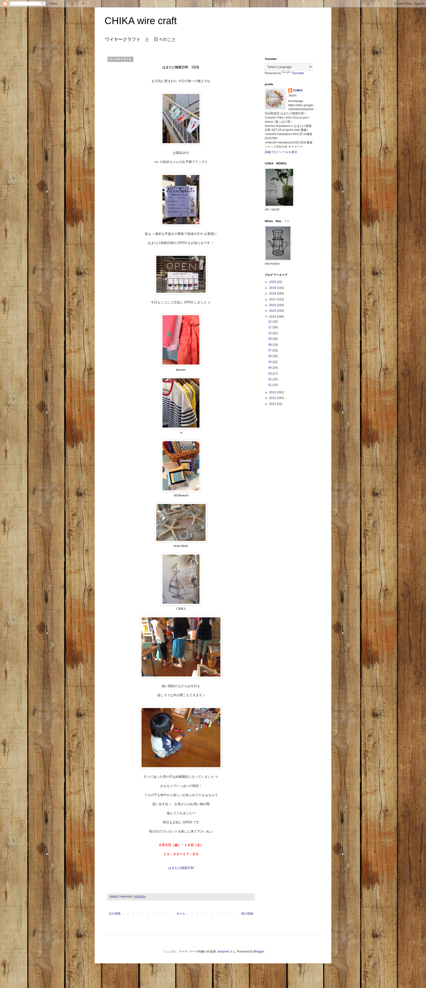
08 (270, 345)
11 (270, 327)
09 (270, 339)
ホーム (181, 913)
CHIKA (181, 608)
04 (270, 367)
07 (270, 350)
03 (270, 373)
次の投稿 (115, 913)
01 (270, 385)
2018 (273, 293)
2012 (273, 398)
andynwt (223, 951)
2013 (273, 392)
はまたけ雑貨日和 (181, 868)
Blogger (259, 951)
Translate (297, 73)
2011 (273, 404)
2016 (273, 305)
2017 (273, 299)
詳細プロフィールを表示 (281, 152)
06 (270, 356)
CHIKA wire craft (141, 20)
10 (270, 333)
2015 (273, 310)
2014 (273, 316)
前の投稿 (247, 913)
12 (270, 321)
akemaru (181, 369)
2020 (273, 282)
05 (270, 362)
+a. (181, 432)
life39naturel (181, 495)
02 (270, 379)
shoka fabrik (181, 546)
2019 (273, 288)
